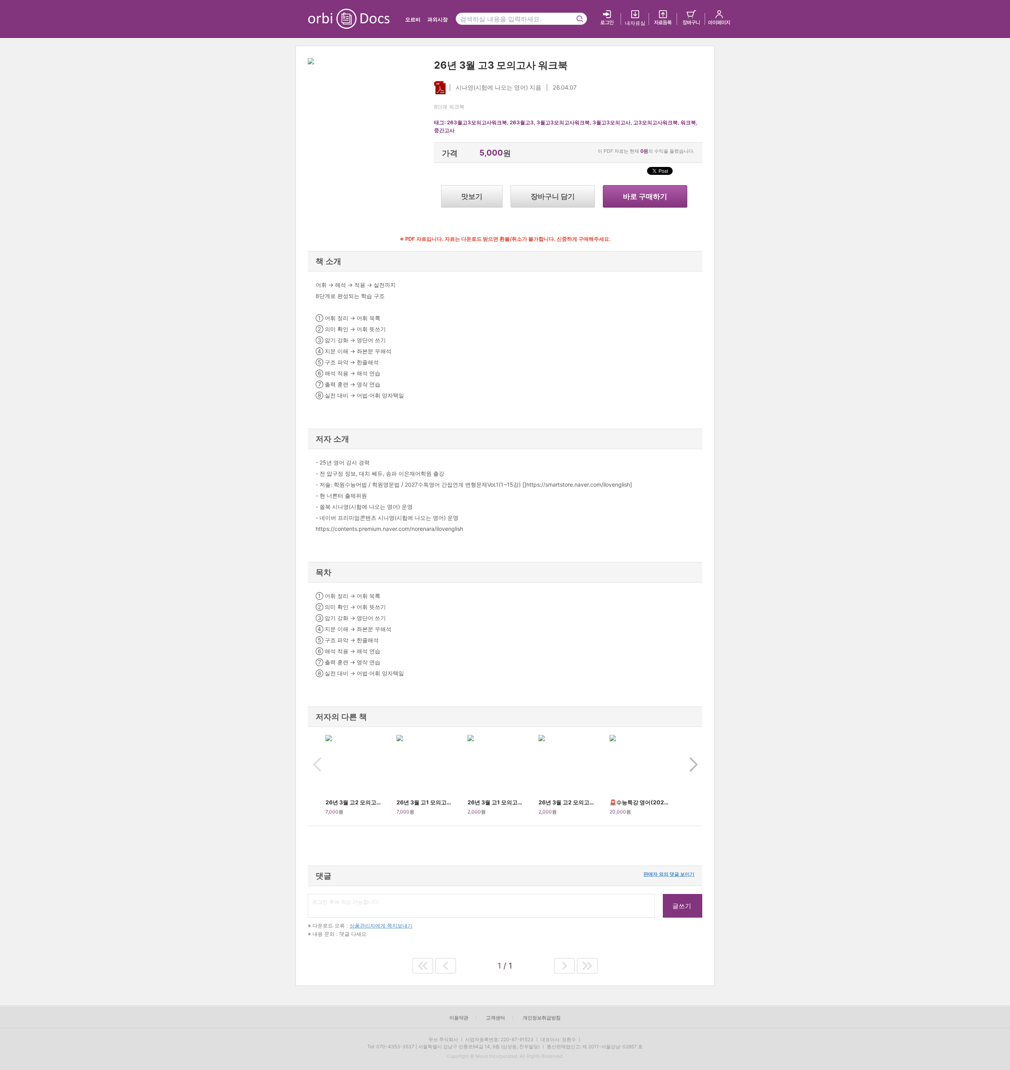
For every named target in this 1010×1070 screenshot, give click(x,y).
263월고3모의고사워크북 (477, 122)
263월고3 (522, 122)
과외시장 (437, 19)
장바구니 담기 (553, 196)
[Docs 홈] (369, 19)
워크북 (688, 122)
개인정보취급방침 (542, 1018)
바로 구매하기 (645, 196)
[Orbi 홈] (324, 19)
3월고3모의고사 (611, 122)
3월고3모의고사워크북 (563, 122)
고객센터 (495, 1018)
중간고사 (444, 130)
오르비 (413, 19)
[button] (316, 776)
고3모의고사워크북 (655, 122)
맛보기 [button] (472, 196)
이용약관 (458, 1018)
